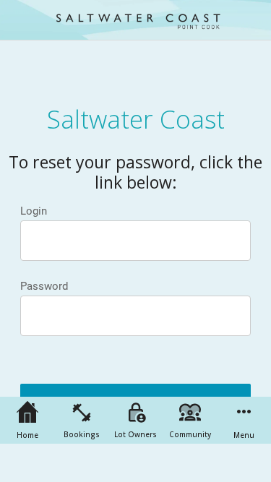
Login (33, 211)
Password (44, 286)
